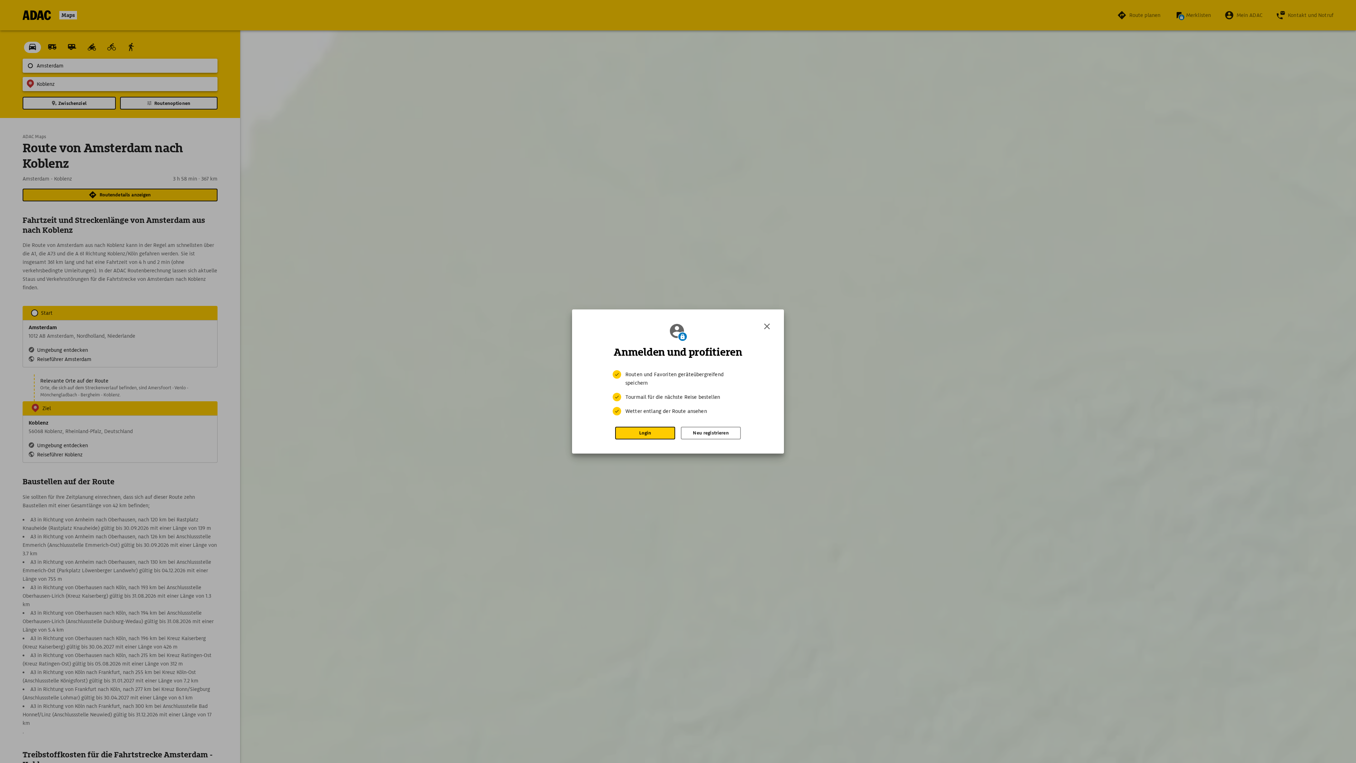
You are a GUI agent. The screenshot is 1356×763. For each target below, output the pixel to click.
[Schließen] (767, 326)
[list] (678, 392)
